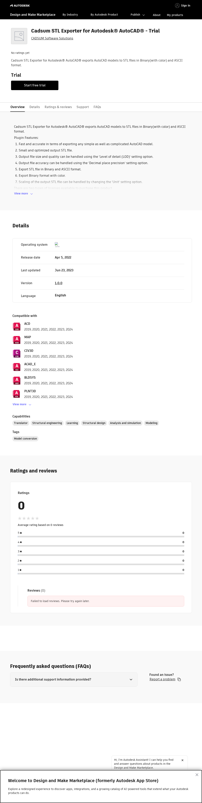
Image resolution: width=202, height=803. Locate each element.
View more (21, 193)
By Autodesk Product (104, 15)
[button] (73, 679)
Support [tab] (83, 107)
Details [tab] (34, 107)
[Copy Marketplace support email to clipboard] (179, 679)
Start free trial (35, 85)
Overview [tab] (17, 107)
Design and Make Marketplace (32, 14)
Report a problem (162, 679)
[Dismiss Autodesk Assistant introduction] (182, 760)
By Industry (70, 15)
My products (175, 15)
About (157, 15)
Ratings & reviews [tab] (58, 107)
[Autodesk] (20, 5)
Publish (135, 15)
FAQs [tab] (97, 107)
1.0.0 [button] (58, 283)
